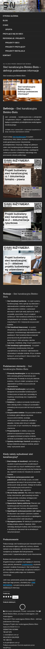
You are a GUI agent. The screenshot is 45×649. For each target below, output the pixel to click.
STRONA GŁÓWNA (10, 16)
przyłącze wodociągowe (26, 614)
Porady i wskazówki (28, 611)
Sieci (37, 611)
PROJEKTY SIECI (12, 42)
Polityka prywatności (10, 645)
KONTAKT (7, 55)
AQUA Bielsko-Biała (10, 614)
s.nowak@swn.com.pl (10, 634)
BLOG (5, 20)
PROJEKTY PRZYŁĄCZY (15, 47)
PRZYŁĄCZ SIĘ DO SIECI (13, 34)
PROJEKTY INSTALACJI (15, 51)
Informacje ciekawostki (12, 611)
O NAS (5, 25)
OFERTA (8, 29)
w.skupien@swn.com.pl (11, 642)
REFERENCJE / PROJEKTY (14, 38)
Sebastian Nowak (24, 64)
